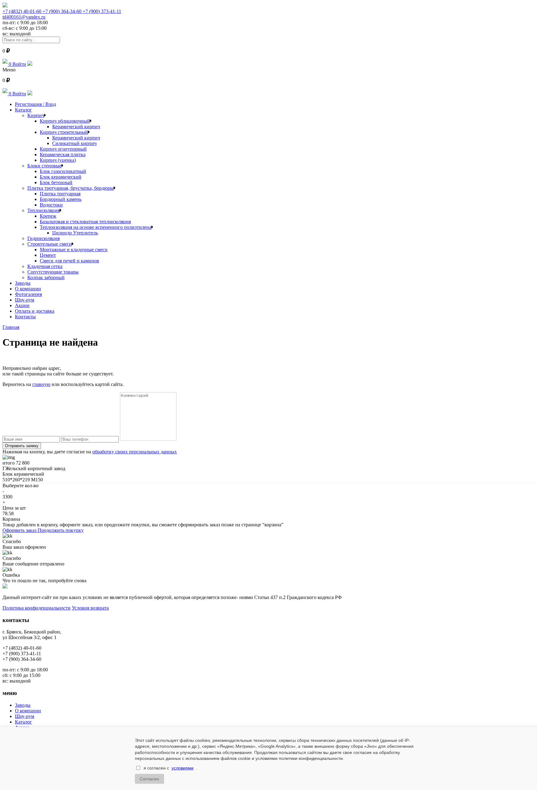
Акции (22, 305)
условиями (183, 767)
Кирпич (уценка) (58, 160)
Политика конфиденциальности (36, 608)
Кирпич (35, 115)
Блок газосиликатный (63, 171)
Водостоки (51, 204)
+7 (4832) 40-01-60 (22, 11)
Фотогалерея (28, 294)
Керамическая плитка (62, 154)
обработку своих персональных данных (134, 451)
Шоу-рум (24, 299)
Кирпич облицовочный (65, 121)
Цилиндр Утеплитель (75, 232)
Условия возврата (90, 608)
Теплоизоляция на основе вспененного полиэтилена (95, 227)
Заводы (22, 283)
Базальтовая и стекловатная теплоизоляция (85, 221)
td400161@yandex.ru (23, 17)
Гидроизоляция (43, 238)
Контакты (25, 316)
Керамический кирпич (76, 126)
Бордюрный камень (60, 199)
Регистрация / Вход (35, 104)
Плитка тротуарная (60, 193)
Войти (19, 64)
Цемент (48, 255)
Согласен (149, 778)
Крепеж (48, 216)
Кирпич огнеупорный (63, 149)
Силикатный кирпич (74, 143)
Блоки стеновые (44, 165)
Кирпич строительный (64, 132)
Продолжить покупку (61, 530)
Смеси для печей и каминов (69, 260)
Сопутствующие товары (53, 272)
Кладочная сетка (44, 266)
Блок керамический (60, 176)
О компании (28, 288)
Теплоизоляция (43, 210)
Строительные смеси (49, 244)
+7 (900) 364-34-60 (63, 11)
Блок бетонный (56, 182)
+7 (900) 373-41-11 (102, 11)
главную (41, 384)
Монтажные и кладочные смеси (74, 249)
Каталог (23, 109)
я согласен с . (170, 767)
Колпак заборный (46, 277)
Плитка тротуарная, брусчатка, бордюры (70, 188)
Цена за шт (14, 508)
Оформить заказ (20, 530)
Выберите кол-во (20, 485)
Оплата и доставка (34, 311)
